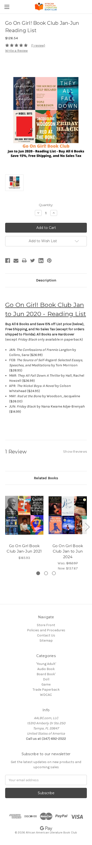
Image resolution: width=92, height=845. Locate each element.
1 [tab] (38, 573)
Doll (46, 679)
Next (87, 526)
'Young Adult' (46, 664)
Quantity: (46, 205)
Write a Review (16, 51)
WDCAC (46, 695)
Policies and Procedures (46, 630)
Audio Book (46, 669)
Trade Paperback (46, 689)
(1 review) (38, 45)
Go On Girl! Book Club (39, 304)
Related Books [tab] (46, 478)
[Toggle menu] (6, 6)
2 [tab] (46, 573)
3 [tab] (54, 573)
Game (46, 684)
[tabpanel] (24, 525)
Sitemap (46, 640)
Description (46, 280)
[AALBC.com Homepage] (46, 6)
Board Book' (46, 674)
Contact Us (46, 635)
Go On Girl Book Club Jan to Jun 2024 (68, 551)
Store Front (46, 625)
